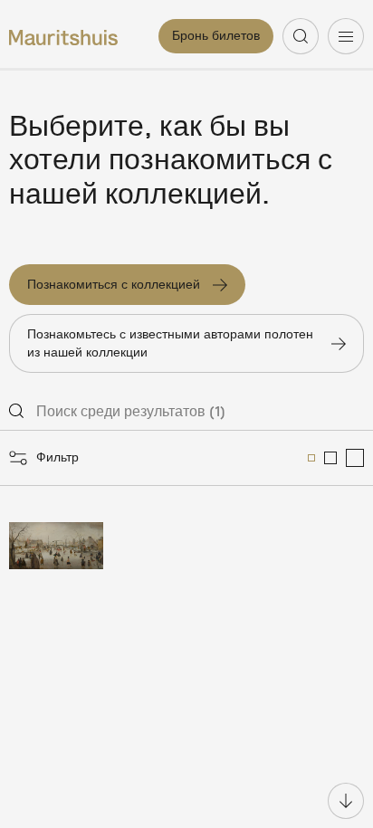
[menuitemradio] (311, 458)
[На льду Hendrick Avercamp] (56, 545)
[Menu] (346, 36)
